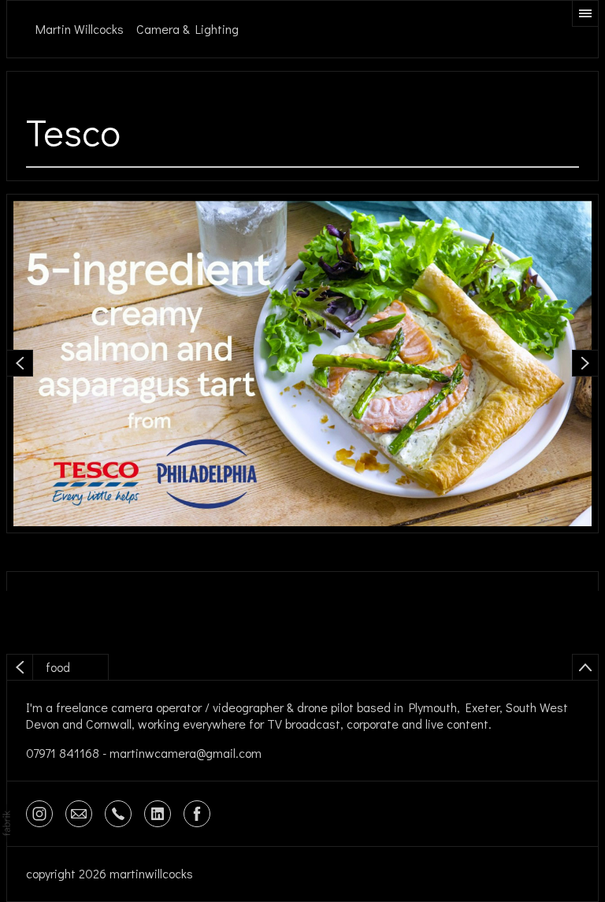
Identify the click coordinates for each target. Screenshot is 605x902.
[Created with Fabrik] (6, 823)
